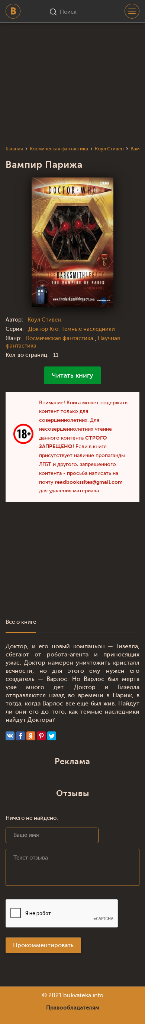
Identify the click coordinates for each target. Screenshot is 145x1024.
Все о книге (21, 622)
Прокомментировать (43, 945)
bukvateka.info (83, 995)
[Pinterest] (41, 735)
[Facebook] (20, 735)
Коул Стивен (44, 320)
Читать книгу (72, 375)
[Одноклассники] (30, 735)
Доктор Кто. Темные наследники (71, 329)
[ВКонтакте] (10, 735)
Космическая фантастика (60, 338)
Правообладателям (72, 1007)
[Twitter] (51, 735)
